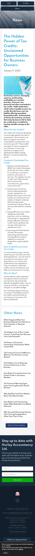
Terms (17, 527)
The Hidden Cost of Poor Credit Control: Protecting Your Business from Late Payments (17, 334)
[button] (17, 480)
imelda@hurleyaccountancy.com (20, 513)
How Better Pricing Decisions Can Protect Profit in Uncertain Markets (17, 375)
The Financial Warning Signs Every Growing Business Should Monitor (16, 386)
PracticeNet (13, 531)
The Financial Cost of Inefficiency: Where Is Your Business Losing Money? (17, 355)
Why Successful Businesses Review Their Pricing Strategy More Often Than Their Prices (17, 414)
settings (20, 549)
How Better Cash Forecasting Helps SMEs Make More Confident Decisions (17, 404)
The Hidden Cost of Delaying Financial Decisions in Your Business (15, 365)
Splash (23, 531)
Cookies (24, 527)
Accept (5, 553)
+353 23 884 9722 (21, 509)
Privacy (11, 527)
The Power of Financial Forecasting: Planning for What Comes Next (16, 345)
